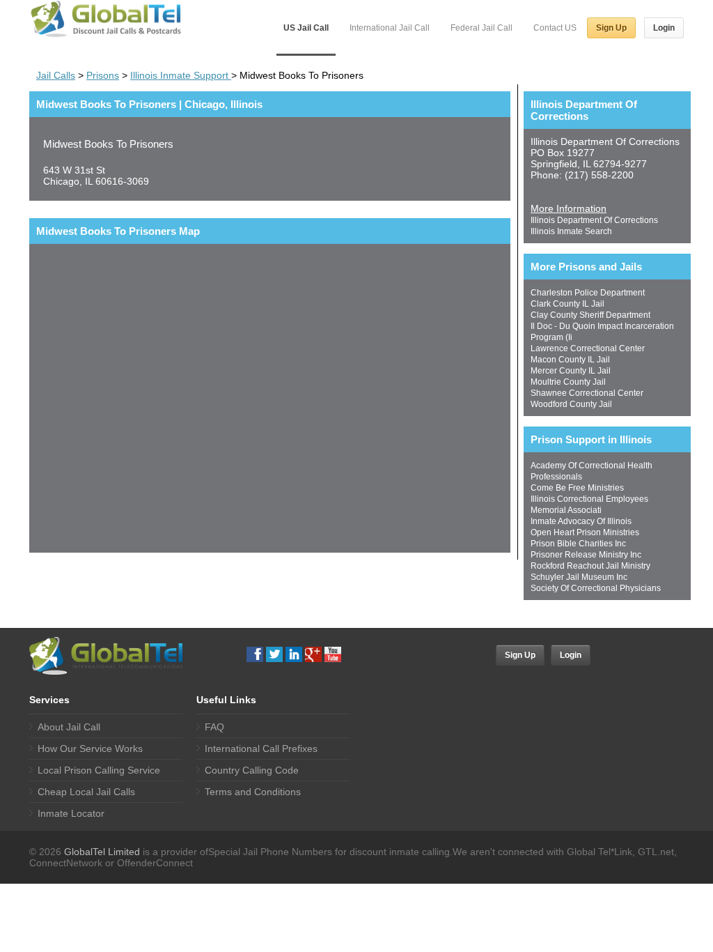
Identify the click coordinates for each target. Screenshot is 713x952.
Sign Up (611, 28)
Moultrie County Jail (568, 382)
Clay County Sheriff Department (590, 315)
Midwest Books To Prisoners (108, 144)
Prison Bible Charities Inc (578, 543)
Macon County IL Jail (570, 359)
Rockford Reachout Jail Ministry (590, 566)
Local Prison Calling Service (99, 770)
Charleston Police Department (588, 293)
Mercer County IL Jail (571, 371)
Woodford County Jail (571, 404)
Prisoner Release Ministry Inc (586, 555)
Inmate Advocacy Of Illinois (581, 521)
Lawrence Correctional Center (588, 348)
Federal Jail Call (481, 28)
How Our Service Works (90, 748)
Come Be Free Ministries (577, 488)
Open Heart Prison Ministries (585, 532)
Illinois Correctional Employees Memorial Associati (589, 504)
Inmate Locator (71, 813)
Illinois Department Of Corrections (594, 220)
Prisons (102, 75)
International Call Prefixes (261, 748)
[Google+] (313, 654)
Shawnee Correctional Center (587, 393)
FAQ (214, 726)
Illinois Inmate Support (180, 75)
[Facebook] (254, 654)
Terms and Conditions (253, 791)
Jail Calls (55, 75)
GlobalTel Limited (102, 851)
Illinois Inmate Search (571, 231)
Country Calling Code (252, 770)
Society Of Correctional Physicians (596, 588)
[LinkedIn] (293, 654)
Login (664, 28)
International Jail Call (390, 28)
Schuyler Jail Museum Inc (579, 577)
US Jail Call (306, 28)
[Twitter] (274, 654)
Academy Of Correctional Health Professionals (591, 471)
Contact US (555, 28)
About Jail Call (69, 726)
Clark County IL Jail (567, 304)
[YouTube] (332, 654)
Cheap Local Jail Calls (86, 791)
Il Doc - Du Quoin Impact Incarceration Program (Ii (602, 331)
